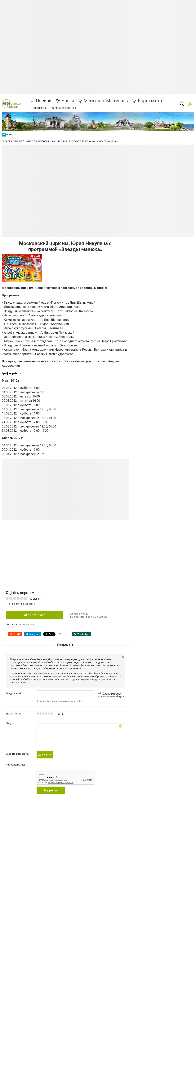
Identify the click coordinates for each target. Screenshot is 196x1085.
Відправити (51, 790)
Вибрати (46, 754)
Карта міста (150, 100)
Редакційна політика (63, 107)
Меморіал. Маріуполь (106, 100)
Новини (43, 100)
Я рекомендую (36, 614)
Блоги (67, 100)
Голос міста (39, 107)
